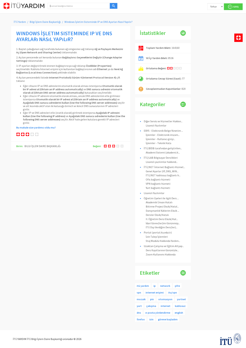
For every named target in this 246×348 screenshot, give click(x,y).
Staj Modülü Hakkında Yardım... (163, 241)
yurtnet (181, 299)
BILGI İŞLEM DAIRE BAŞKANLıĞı (42, 146)
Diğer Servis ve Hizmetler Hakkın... (163, 121)
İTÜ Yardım (20, 21)
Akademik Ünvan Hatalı (159, 202)
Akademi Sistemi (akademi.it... (163, 152)
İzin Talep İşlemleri (157, 236)
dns (139, 312)
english (179, 312)
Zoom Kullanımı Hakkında (161, 254)
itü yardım (143, 285)
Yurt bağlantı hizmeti (158, 188)
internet (165, 306)
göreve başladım (168, 319)
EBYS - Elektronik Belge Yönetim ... (163, 130)
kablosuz (180, 306)
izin (151, 319)
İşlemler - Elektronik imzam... (163, 135)
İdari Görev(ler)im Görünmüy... (163, 223)
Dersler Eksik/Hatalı (157, 215)
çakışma (151, 306)
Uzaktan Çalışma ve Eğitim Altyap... (164, 246)
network (165, 285)
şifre (177, 285)
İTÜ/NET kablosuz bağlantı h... (163, 175)
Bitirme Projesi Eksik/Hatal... (162, 206)
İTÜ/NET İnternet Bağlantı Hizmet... (164, 167)
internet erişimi (155, 292)
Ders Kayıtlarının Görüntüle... (162, 250)
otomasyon (165, 299)
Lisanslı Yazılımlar (156, 125)
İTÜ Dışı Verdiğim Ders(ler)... (161, 227)
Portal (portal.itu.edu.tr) (158, 232)
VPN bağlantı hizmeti (158, 183)
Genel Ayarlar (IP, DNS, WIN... (162, 171)
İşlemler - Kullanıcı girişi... (160, 139)
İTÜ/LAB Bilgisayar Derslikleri (161, 157)
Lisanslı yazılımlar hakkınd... (162, 162)
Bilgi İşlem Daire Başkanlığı (45, 21)
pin (152, 299)
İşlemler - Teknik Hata (158, 143)
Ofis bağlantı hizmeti (158, 179)
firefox (141, 319)
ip (154, 285)
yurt (139, 306)
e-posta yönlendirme (157, 312)
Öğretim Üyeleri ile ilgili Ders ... (161, 198)
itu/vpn (172, 292)
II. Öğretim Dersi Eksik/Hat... (162, 219)
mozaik (141, 299)
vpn (139, 292)
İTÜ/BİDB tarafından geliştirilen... (163, 148)
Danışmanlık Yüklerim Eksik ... (162, 210)
